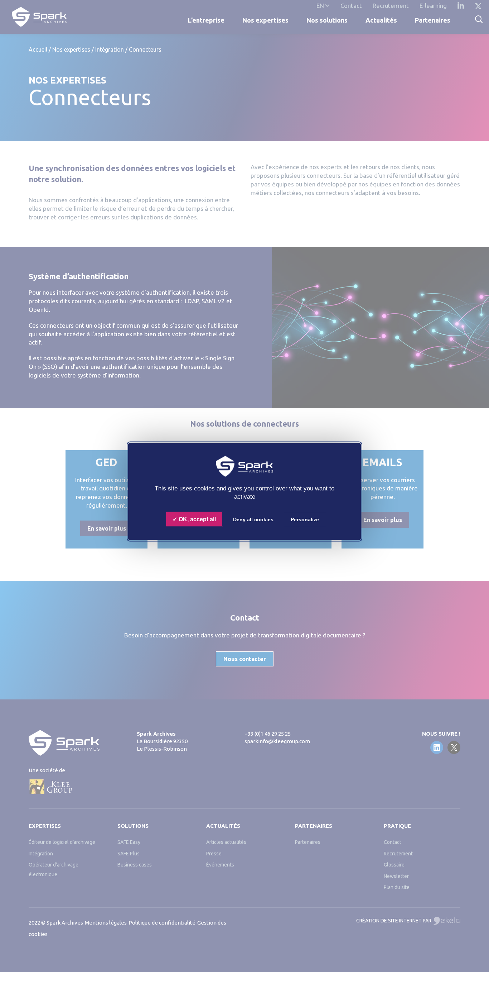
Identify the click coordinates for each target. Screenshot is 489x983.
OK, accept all (196, 519)
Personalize (305, 519)
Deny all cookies (253, 519)
